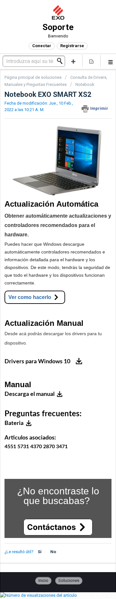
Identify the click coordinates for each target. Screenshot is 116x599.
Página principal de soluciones (34, 77)
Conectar (41, 45)
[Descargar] (46, 300)
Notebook (84, 84)
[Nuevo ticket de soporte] (73, 61)
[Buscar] (61, 61)
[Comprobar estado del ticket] (91, 61)
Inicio (43, 580)
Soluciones (68, 580)
